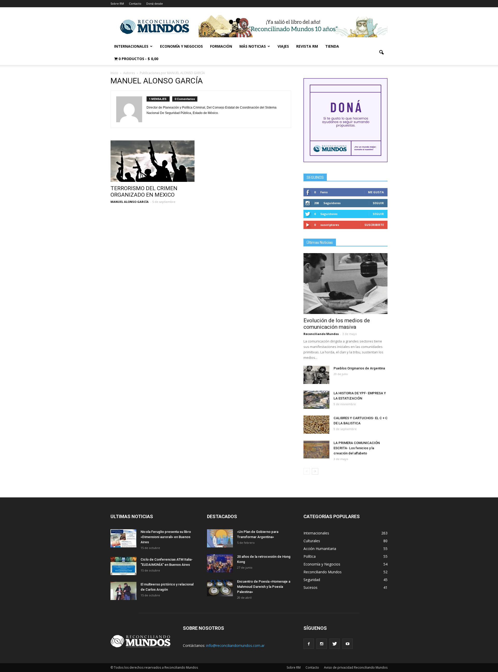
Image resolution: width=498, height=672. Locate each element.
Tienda (332, 46)
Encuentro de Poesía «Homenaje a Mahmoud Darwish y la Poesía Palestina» (263, 587)
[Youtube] (347, 644)
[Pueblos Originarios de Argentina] (316, 375)
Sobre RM (117, 3)
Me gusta (376, 192)
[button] (381, 52)
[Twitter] (334, 644)
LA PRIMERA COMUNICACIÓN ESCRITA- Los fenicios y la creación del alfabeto (357, 448)
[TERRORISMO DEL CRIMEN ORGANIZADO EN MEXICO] (152, 161)
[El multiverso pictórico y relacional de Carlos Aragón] (123, 591)
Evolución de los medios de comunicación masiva (336, 323)
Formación (221, 46)
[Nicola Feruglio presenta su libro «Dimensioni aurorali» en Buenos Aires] (123, 538)
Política (309, 556)
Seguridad (311, 579)
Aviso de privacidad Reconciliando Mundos (356, 667)
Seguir (378, 203)
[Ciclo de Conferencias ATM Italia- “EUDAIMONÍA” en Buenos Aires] (123, 566)
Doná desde (154, 3)
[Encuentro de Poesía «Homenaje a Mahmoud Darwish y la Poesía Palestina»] (220, 588)
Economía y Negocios (181, 46)
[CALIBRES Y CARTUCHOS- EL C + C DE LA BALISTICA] (316, 425)
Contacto (135, 3)
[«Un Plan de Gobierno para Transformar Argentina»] (220, 538)
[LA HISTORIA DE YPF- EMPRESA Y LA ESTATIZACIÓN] (316, 400)
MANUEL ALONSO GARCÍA (129, 202)
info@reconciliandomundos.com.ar (235, 645)
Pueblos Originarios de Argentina (359, 368)
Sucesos (310, 587)
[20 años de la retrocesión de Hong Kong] (220, 563)
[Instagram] (321, 644)
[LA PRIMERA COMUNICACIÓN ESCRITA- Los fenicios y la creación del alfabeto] (316, 449)
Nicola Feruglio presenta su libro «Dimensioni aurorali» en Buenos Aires (166, 537)
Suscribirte (374, 225)
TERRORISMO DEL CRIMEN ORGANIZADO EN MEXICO (143, 191)
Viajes (283, 46)
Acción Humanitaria (319, 548)
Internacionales (131, 46)
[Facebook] (308, 644)
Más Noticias (252, 46)
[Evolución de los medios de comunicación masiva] (345, 283)
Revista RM (307, 46)
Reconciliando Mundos (321, 334)
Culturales (311, 540)
